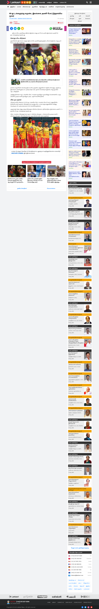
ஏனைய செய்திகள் (75, 25)
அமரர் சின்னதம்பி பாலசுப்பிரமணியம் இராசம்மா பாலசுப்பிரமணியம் (76, 248)
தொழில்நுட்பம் (72, 580)
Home (49, 602)
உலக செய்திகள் (73, 583)
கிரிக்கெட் (17, 23)
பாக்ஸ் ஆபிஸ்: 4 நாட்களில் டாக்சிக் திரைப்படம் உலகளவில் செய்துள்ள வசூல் (74, 72)
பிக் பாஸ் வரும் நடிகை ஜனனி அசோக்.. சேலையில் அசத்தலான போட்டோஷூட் (75, 113)
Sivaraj (15, 22)
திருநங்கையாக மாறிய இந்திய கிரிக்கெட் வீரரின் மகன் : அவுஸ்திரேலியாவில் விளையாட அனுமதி (75, 174)
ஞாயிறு (72, 16)
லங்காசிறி (42, 2)
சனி (80, 16)
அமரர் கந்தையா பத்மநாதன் (76, 410)
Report (61, 23)
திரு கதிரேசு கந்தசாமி (74, 211)
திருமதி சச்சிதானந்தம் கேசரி (76, 456)
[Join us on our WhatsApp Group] (56, 28)
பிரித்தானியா (86, 583)
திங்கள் (80, 21)
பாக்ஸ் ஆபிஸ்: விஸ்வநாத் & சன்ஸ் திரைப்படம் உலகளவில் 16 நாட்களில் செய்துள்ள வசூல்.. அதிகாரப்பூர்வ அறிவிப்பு (75, 164)
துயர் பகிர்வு (73, 183)
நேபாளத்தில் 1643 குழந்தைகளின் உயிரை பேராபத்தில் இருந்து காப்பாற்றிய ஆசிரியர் (54, 180)
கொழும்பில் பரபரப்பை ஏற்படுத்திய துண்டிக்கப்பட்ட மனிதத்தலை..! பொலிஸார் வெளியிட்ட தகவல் (74, 92)
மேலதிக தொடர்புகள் (76, 552)
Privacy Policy (88, 602)
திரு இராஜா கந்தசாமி (74, 504)
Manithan (70, 35)
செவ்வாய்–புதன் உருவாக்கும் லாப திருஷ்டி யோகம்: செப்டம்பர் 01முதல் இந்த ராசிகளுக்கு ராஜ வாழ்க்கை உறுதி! (75, 143)
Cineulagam (71, 76)
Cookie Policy (78, 602)
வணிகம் (51, 7)
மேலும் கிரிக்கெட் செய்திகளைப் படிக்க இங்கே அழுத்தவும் (37, 162)
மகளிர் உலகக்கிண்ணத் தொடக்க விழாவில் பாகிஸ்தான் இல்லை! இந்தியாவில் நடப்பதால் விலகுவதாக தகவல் (40, 80)
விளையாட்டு (26, 7)
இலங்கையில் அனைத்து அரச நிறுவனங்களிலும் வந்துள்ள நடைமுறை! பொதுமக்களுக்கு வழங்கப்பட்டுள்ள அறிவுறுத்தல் (75, 62)
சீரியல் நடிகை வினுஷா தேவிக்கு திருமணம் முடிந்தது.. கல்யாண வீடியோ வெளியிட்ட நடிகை (74, 103)
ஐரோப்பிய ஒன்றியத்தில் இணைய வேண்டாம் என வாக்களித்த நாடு (34, 180)
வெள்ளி (88, 16)
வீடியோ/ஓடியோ (78, 589)
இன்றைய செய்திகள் (80, 13)
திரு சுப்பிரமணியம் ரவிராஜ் (75, 188)
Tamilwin (70, 45)
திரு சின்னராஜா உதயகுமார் (75, 468)
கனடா (79, 583)
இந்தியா (12, 7)
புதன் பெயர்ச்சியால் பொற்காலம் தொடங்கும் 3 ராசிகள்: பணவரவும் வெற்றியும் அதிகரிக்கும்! (75, 123)
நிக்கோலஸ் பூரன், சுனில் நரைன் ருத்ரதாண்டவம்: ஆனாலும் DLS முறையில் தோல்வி (15, 180)
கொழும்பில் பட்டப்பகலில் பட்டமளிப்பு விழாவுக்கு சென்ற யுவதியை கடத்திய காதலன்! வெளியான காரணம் (75, 41)
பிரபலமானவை (51, 188)
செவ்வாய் (87, 18)
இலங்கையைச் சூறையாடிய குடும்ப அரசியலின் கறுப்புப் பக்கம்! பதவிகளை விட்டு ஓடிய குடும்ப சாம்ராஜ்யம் (75, 52)
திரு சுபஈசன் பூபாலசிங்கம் (75, 328)
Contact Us (61, 602)
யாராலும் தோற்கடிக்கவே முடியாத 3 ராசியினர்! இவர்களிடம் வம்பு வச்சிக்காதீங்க (75, 31)
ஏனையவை (70, 7)
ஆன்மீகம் (35, 7)
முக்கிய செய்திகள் (22, 188)
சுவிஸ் (70, 586)
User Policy (69, 602)
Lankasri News (21, 607)
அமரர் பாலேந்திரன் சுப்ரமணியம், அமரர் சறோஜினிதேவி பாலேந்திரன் (76, 341)
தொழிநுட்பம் (43, 7)
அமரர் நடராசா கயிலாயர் (75, 364)
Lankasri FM (63, 2)
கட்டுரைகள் (86, 589)
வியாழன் (72, 18)
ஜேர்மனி (82, 586)
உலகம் (19, 7)
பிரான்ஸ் (76, 586)
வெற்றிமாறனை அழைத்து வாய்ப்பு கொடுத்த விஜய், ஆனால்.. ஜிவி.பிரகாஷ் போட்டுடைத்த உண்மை (74, 82)
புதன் (80, 18)
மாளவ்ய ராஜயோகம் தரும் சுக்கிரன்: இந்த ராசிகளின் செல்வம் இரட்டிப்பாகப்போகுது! (74, 133)
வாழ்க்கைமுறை (60, 7)
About (54, 602)
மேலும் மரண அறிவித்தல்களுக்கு (80, 548)
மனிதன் (49, 2)
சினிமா (56, 2)
